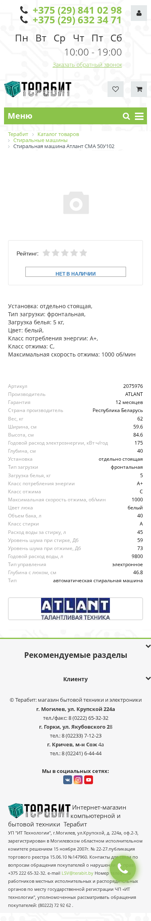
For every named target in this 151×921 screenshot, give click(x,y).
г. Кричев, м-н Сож (72, 744)
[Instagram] (78, 779)
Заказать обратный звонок (87, 64)
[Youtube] (88, 779)
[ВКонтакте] (67, 779)
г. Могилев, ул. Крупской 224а (75, 709)
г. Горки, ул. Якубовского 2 (74, 726)
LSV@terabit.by (77, 873)
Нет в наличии (76, 273)
